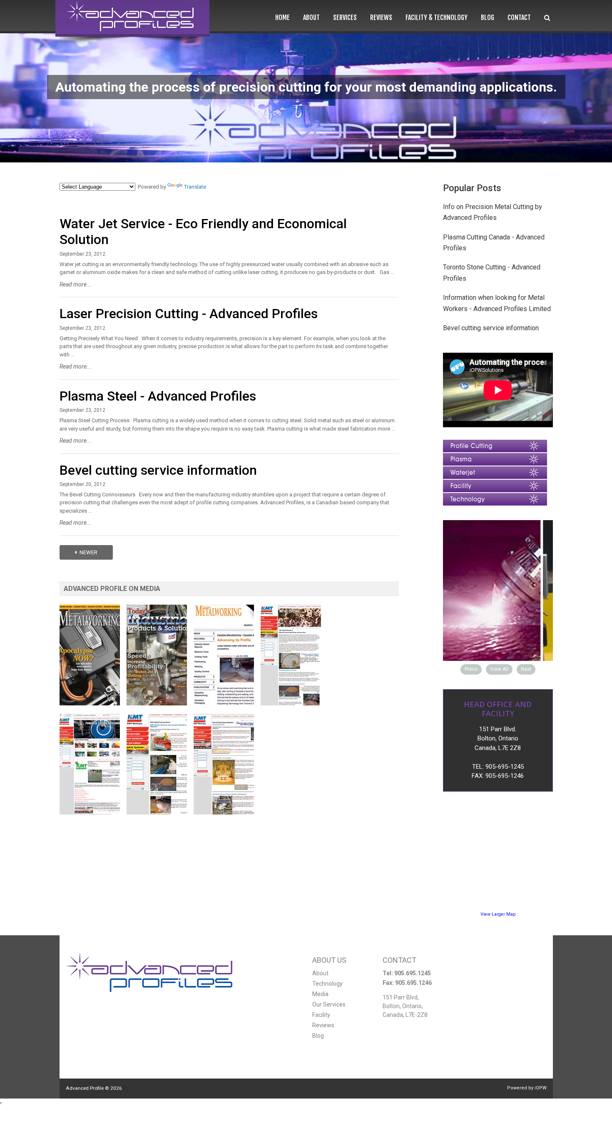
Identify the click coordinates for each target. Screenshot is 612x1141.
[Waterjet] (495, 470)
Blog (487, 17)
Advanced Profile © (94, 1088)
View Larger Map (497, 914)
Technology (327, 983)
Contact (519, 17)
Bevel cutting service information (158, 470)
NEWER (87, 552)
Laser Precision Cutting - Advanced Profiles (189, 313)
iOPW (541, 1088)
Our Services (329, 1004)
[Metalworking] (92, 608)
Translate (195, 187)
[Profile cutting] (495, 444)
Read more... (76, 284)
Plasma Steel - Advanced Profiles (158, 396)
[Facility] (495, 484)
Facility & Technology (437, 17)
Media (320, 994)
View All (499, 669)
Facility (321, 1014)
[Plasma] (495, 457)
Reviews (381, 17)
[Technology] (495, 497)
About (311, 17)
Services (345, 17)
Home (282, 17)
